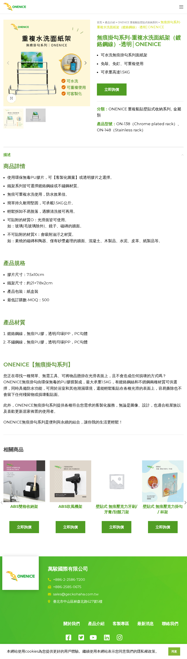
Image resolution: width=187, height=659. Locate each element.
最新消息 (145, 623)
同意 (174, 651)
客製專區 (121, 623)
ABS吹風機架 (70, 506)
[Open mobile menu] (181, 6)
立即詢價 (111, 89)
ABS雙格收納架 (24, 506)
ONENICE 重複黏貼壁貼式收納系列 (138, 22)
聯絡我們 (170, 623)
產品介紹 (110, 22)
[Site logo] (14, 6)
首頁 (99, 22)
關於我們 (71, 623)
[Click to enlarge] (11, 98)
